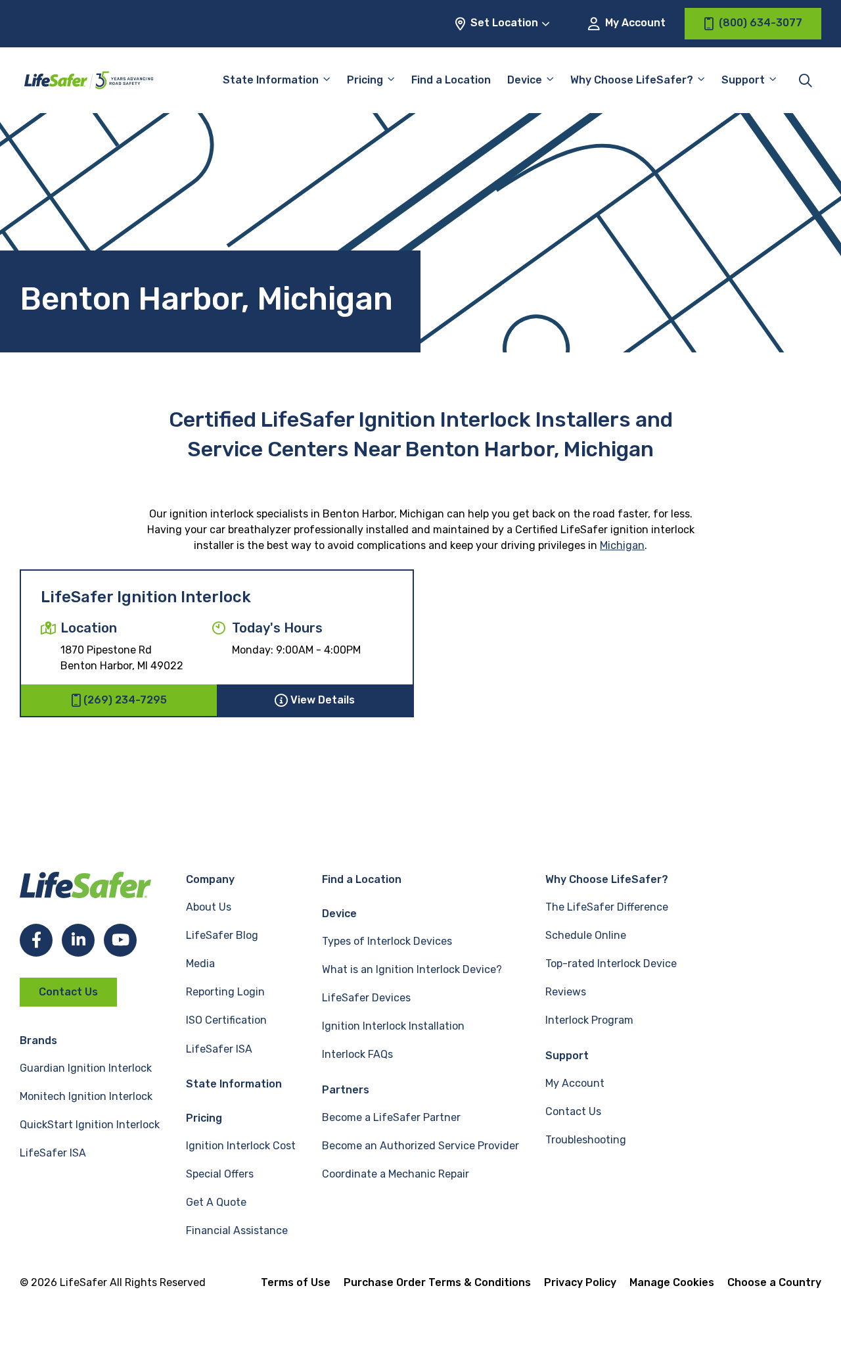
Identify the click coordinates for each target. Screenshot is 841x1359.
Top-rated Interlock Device (611, 963)
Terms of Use (295, 1282)
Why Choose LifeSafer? (631, 80)
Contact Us (68, 992)
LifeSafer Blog (222, 935)
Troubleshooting (585, 1139)
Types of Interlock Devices (387, 941)
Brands (38, 1040)
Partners (345, 1090)
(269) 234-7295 (125, 700)
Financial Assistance (237, 1230)
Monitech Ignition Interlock (86, 1096)
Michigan (622, 545)
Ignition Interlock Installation (393, 1026)
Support (567, 1055)
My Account (634, 22)
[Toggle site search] (805, 80)
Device (524, 80)
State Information (271, 80)
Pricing (365, 80)
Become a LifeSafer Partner (391, 1117)
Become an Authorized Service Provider (420, 1145)
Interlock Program (589, 1020)
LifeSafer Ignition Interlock (146, 597)
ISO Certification (226, 1020)
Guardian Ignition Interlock (86, 1068)
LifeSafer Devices (366, 997)
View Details (322, 700)
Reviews (565, 992)
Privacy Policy (580, 1282)
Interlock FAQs (357, 1054)
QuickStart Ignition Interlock (90, 1124)
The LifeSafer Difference (606, 907)
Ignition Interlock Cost (241, 1145)
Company (210, 879)
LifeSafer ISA (53, 1153)
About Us (208, 907)
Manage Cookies (671, 1282)
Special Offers (220, 1174)
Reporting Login (225, 992)
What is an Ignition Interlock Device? (412, 969)
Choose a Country (774, 1282)
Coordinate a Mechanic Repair (395, 1174)
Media (200, 963)
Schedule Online (585, 935)
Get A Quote (216, 1202)
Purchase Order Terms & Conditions (437, 1282)
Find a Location (451, 80)
